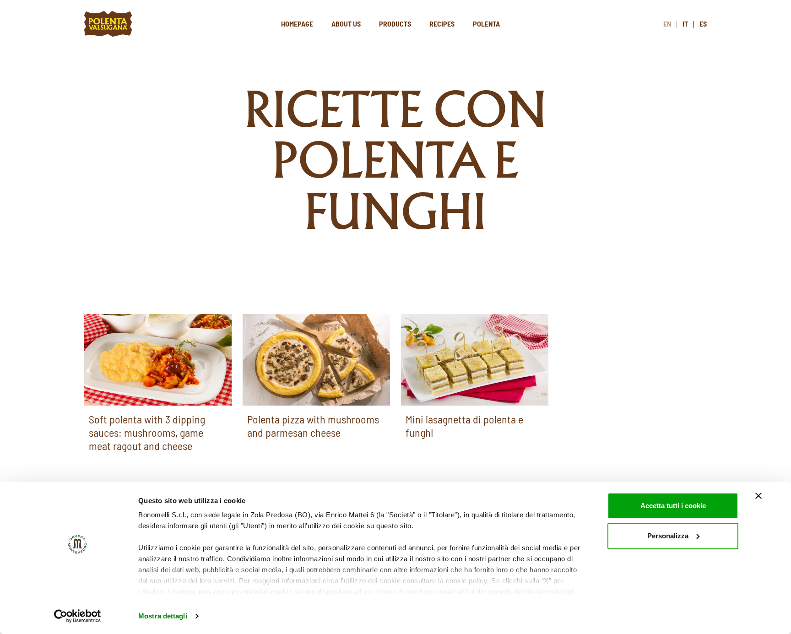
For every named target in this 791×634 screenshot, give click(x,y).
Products (395, 23)
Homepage (297, 23)
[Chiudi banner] (758, 496)
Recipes (442, 23)
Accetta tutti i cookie (673, 505)
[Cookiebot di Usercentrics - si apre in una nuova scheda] (78, 616)
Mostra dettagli (162, 616)
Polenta (486, 23)
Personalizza (667, 536)
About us (346, 23)
